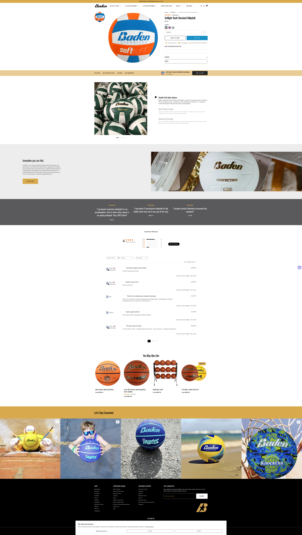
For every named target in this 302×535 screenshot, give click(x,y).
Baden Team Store (118, 500)
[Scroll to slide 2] (121, 137)
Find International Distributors (146, 502)
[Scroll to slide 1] (117, 137)
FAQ (114, 508)
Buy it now (197, 38)
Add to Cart (200, 73)
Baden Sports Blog (118, 491)
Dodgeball (97, 511)
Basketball (97, 489)
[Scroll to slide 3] (124, 137)
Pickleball (96, 493)
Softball (96, 500)
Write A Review (174, 244)
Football (96, 495)
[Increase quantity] (205, 32)
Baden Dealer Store (118, 502)
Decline (199, 531)
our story (30, 181)
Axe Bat (96, 508)
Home (166, 12)
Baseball (96, 491)
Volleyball (173, 12)
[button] (181, 100)
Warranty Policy (142, 495)
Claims (140, 498)
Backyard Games (98, 504)
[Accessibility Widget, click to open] (299, 267)
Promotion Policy (143, 489)
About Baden (116, 489)
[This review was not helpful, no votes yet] (194, 276)
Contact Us (116, 506)
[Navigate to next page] (156, 340)
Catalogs (140, 504)
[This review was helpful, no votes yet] (191, 276)
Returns (140, 493)
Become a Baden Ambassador (121, 504)
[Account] (204, 6)
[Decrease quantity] (201, 32)
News (114, 498)
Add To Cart (175, 38)
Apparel (96, 506)
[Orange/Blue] (166, 27)
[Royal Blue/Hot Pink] (169, 27)
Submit (201, 496)
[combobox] (127, 258)
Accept (150, 531)
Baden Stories (117, 493)
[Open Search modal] (201, 6)
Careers (115, 495)
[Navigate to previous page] (145, 340)
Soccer (96, 498)
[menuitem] (115, 6)
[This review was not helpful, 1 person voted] (194, 290)
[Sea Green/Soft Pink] (173, 27)
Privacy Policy (150, 527)
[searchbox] (111, 258)
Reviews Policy (142, 500)
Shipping (140, 491)
